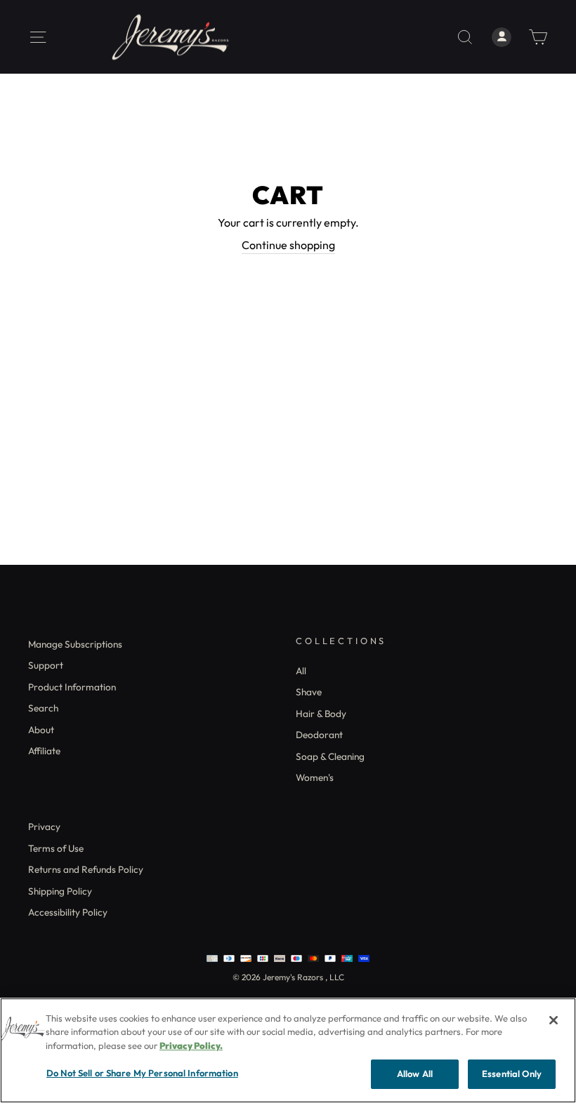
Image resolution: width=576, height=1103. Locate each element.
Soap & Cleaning (330, 756)
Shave (309, 692)
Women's (315, 777)
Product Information (72, 687)
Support (45, 665)
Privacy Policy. (191, 1045)
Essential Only (512, 1073)
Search (43, 708)
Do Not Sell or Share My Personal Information (142, 1072)
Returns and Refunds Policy (85, 869)
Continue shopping (288, 245)
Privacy (44, 826)
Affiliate (44, 750)
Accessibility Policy (67, 912)
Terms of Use (56, 848)
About (41, 729)
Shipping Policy (60, 891)
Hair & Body (321, 713)
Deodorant (319, 734)
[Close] (553, 1020)
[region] (288, 1050)
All (301, 670)
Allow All (415, 1073)
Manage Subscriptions (75, 644)
